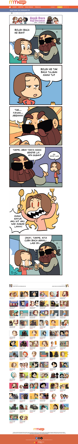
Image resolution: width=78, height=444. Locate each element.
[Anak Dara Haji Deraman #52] (34, 375)
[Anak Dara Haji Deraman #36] (54, 344)
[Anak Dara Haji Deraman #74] (13, 417)
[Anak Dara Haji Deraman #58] (34, 386)
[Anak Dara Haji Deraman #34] (34, 344)
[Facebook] (36, 438)
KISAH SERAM (29, 7)
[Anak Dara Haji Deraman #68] (13, 407)
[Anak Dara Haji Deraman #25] (64, 323)
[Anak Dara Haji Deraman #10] (44, 304)
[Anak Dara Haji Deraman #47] (44, 365)
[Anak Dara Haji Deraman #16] (44, 313)
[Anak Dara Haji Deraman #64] (34, 396)
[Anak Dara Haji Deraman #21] (23, 323)
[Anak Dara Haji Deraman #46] (34, 365)
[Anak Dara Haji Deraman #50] (13, 375)
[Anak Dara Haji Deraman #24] (54, 323)
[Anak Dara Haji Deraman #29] (44, 333)
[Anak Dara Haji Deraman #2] (23, 294)
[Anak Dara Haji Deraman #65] (44, 396)
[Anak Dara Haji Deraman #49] (64, 365)
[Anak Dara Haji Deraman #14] (23, 313)
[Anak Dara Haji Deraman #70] (34, 407)
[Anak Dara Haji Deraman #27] (23, 333)
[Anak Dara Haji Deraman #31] (64, 333)
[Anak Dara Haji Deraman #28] (34, 333)
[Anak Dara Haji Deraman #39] (23, 354)
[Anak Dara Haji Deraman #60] (54, 386)
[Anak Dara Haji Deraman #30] (54, 333)
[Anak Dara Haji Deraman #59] (44, 386)
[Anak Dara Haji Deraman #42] (54, 354)
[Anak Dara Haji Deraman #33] (23, 344)
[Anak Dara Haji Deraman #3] (34, 294)
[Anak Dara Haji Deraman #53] (44, 375)
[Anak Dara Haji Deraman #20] (13, 323)
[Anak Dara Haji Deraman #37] (64, 344)
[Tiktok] (41, 438)
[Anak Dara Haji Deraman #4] (44, 294)
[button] (53, 7)
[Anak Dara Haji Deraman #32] (13, 344)
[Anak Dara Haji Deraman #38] (13, 354)
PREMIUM (38, 7)
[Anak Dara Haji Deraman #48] (54, 365)
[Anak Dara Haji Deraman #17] (54, 313)
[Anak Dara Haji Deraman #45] (23, 365)
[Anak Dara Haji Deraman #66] (54, 396)
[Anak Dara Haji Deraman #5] (54, 294)
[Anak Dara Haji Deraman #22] (34, 323)
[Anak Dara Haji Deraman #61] (64, 386)
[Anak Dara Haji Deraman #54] (54, 375)
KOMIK (15, 7)
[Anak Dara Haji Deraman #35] (44, 344)
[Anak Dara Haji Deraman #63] (23, 396)
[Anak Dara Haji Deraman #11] (54, 304)
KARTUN (20, 7)
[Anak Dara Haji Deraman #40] (34, 354)
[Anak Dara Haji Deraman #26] (13, 333)
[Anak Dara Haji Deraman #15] (34, 313)
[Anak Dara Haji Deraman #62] (13, 396)
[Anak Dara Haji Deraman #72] (54, 407)
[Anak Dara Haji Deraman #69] (23, 407)
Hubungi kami (42, 435)
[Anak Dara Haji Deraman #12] (64, 304)
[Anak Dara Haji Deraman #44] (13, 365)
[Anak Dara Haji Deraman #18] (64, 313)
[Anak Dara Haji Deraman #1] (13, 294)
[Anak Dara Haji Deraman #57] (23, 386)
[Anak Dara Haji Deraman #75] (23, 417)
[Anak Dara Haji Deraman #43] (64, 354)
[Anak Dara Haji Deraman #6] (64, 294)
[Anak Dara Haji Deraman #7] (13, 304)
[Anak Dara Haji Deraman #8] (23, 304)
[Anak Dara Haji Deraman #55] (64, 375)
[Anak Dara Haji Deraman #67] (64, 396)
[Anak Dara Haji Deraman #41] (44, 354)
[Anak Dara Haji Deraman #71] (44, 407)
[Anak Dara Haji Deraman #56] (13, 386)
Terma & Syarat (36, 435)
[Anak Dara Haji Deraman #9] (34, 304)
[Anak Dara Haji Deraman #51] (23, 375)
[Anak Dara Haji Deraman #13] (13, 313)
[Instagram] (39, 438)
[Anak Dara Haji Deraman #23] (44, 323)
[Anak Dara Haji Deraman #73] (64, 407)
